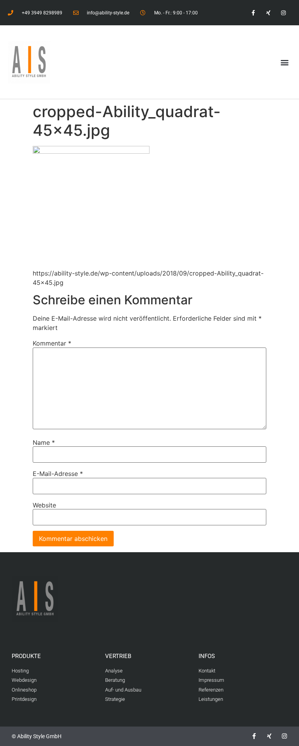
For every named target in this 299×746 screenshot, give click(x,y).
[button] (284, 62)
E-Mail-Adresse (58, 473)
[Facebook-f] (252, 12)
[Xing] (268, 12)
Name (44, 442)
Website (44, 505)
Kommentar (52, 343)
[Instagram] (283, 12)
